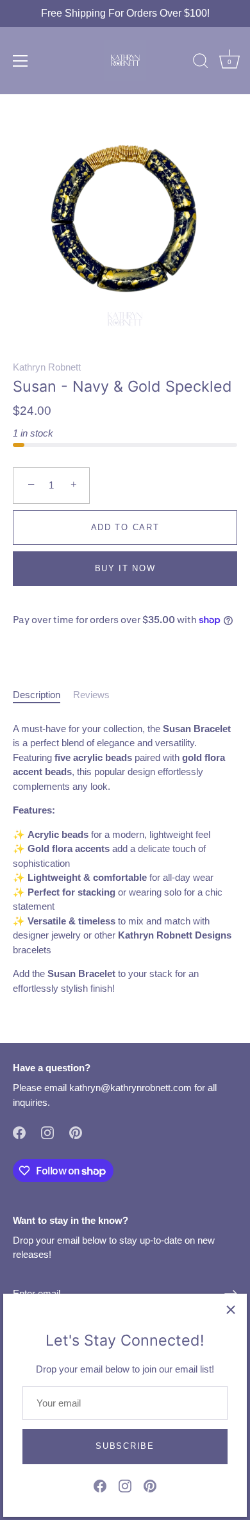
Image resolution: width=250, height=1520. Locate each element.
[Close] (231, 1310)
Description (36, 694)
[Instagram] (125, 1485)
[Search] (201, 63)
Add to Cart (125, 527)
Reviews (91, 694)
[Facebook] (100, 1485)
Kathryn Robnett (47, 367)
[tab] (43, 695)
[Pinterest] (150, 1485)
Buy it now (125, 568)
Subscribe (125, 1446)
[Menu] (20, 61)
